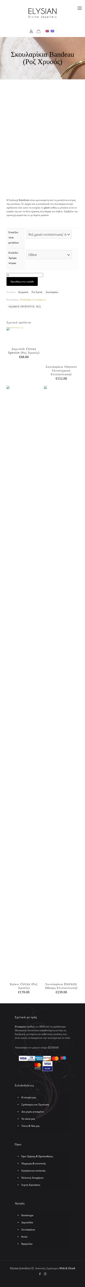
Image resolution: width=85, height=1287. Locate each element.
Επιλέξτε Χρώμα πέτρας (13, 257)
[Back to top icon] (77, 1277)
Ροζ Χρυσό (37, 292)
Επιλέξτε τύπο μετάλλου (13, 237)
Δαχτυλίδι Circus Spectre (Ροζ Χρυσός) (24, 350)
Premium (25, 299)
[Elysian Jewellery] (42, 13)
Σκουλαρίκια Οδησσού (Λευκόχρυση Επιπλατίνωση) (61, 929)
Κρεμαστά (23, 292)
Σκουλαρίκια (52, 292)
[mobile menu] (79, 8)
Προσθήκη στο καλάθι (22, 281)
